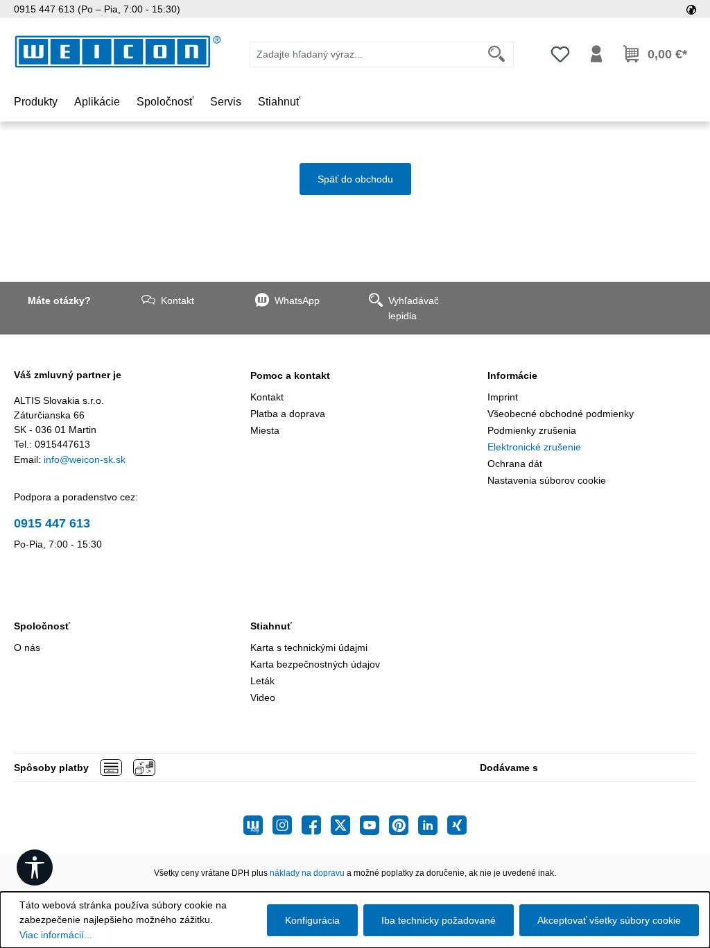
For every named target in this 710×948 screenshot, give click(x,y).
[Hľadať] (497, 54)
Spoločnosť (42, 626)
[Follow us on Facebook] (316, 825)
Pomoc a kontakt (290, 375)
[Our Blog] (257, 825)
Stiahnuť (271, 626)
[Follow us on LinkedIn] (432, 825)
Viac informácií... (55, 934)
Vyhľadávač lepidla (413, 308)
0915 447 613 (52, 523)
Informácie (512, 375)
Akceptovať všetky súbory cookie (609, 920)
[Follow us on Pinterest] (403, 825)
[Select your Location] (691, 9)
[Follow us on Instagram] (287, 825)
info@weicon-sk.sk (84, 459)
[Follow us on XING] (457, 825)
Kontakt (177, 300)
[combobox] (365, 54)
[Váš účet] (596, 54)
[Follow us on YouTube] (374, 825)
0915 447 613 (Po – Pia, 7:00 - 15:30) (97, 9)
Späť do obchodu (355, 179)
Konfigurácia (312, 920)
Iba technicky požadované (438, 920)
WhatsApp (297, 300)
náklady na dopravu (307, 873)
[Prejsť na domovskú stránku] (118, 52)
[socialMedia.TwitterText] (345, 825)
